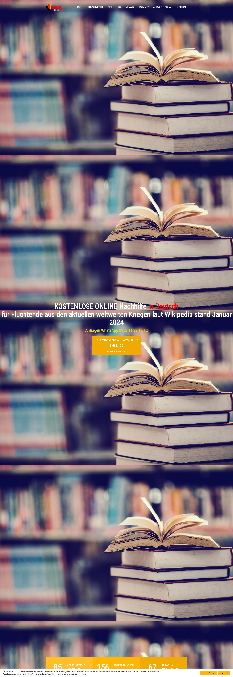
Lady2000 (156, 7)
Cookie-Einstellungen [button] (208, 673)
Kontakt (168, 7)
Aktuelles (130, 7)
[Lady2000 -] (54, 8)
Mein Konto (183, 7)
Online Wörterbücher (95, 7)
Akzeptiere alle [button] (224, 673)
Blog (119, 7)
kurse (79, 7)
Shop (110, 7)
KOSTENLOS (143, 7)
